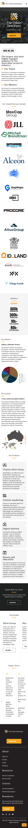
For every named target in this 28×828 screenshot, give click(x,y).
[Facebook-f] (6, 814)
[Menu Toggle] (26, 3)
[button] (8, 51)
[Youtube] (12, 814)
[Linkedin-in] (3, 814)
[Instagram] (9, 814)
